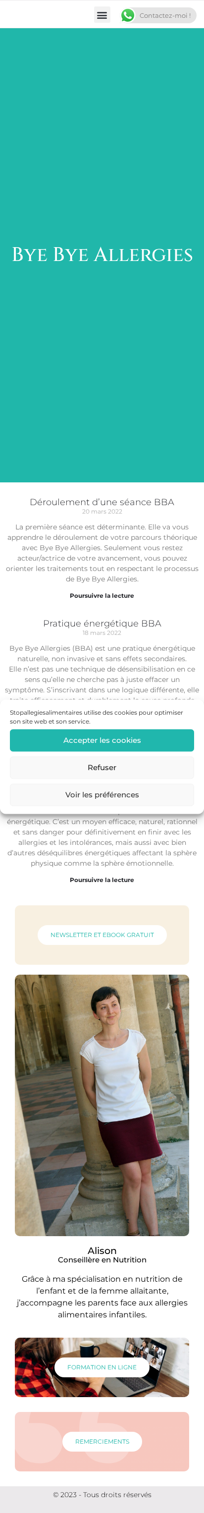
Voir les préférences (102, 794)
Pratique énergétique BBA (102, 623)
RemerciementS (102, 1441)
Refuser (102, 767)
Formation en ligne (102, 1367)
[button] (102, 14)
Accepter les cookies (102, 740)
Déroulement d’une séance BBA (102, 502)
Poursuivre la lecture (102, 595)
